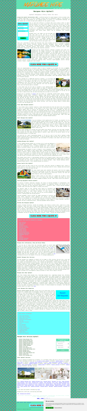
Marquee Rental (47, 381)
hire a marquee (36, 18)
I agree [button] (47, 407)
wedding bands (41, 364)
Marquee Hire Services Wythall (27, 336)
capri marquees (20, 74)
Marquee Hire (35, 382)
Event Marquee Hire (40, 385)
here (35, 286)
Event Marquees (47, 382)
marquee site (29, 198)
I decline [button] (51, 407)
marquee (31, 19)
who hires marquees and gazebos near (33, 299)
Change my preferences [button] (58, 407)
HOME (54, 8)
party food (20, 362)
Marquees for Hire (56, 381)
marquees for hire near (40, 300)
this (52, 247)
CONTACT (63, 8)
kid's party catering (63, 363)
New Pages (21, 402)
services (35, 365)
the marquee (25, 89)
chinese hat (53, 73)
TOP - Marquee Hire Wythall (23, 393)
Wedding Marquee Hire (26, 381)
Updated (25, 402)
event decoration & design (55, 362)
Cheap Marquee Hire (29, 385)
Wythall (67, 68)
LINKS (57, 8)
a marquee (32, 189)
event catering (47, 363)
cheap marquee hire (50, 265)
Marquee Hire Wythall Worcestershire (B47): (27, 17)
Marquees (64, 383)
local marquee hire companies (32, 293)
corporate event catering (36, 362)
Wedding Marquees (50, 385)
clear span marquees (57, 75)
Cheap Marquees (65, 381)
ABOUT (60, 8)
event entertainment (26, 364)
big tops (32, 75)
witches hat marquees (38, 205)
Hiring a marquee (21, 78)
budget (46, 89)
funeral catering (55, 364)
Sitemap (18, 402)
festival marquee (28, 70)
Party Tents (28, 382)
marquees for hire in (61, 264)
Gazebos (41, 382)
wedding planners (33, 363)
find (21, 275)
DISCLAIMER (67, 8)
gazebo (55, 69)
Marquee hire (20, 93)
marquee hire (66, 97)
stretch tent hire (40, 260)
